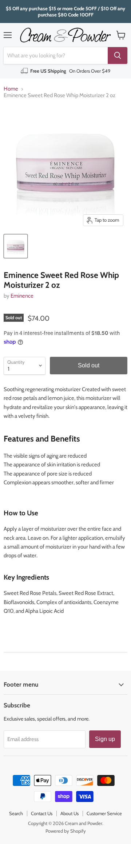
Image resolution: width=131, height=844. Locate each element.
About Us (69, 813)
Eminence (22, 296)
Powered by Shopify (65, 831)
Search (16, 813)
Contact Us (41, 813)
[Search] (117, 55)
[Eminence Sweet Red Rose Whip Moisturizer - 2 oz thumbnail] (15, 246)
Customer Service (104, 813)
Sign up (105, 739)
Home (11, 89)
